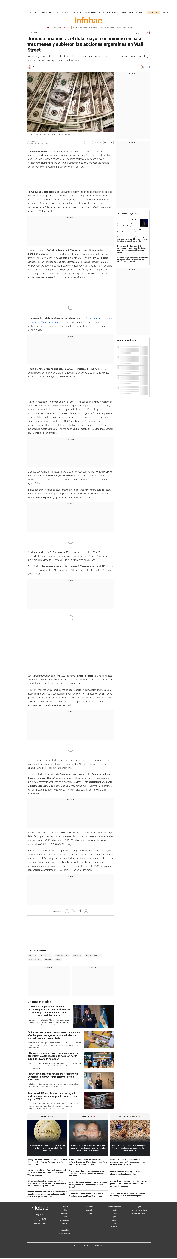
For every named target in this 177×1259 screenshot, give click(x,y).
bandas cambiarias (62, 956)
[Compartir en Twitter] (96, 142)
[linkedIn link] (44, 1223)
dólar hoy (32, 956)
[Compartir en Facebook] (91, 142)
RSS (64, 1237)
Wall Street (77, 956)
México (75, 12)
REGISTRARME (153, 12)
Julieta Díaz (102, 27)
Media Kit (114, 1227)
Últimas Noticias (112, 12)
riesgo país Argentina (93, 956)
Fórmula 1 (83, 27)
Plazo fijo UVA (92, 27)
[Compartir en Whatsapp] (86, 142)
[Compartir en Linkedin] (100, 142)
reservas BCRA (45, 956)
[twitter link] (39, 1219)
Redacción (89, 1210)
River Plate (61, 27)
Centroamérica (91, 12)
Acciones (48, 960)
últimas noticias (35, 960)
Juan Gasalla (40, 67)
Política (131, 12)
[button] (4, 12)
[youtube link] (35, 1223)
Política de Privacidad (139, 1213)
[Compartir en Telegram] (105, 142)
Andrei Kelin (110, 27)
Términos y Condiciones (139, 1210)
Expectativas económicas (124, 27)
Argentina (36, 12)
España (67, 12)
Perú (81, 12)
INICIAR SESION (168, 12)
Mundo (101, 12)
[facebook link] (35, 1219)
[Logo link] (88, 20)
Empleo (89, 1213)
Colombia (59, 12)
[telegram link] (39, 1223)
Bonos (58, 960)
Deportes (123, 12)
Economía (140, 12)
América (64, 1210)
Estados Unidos (48, 12)
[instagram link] (44, 1219)
